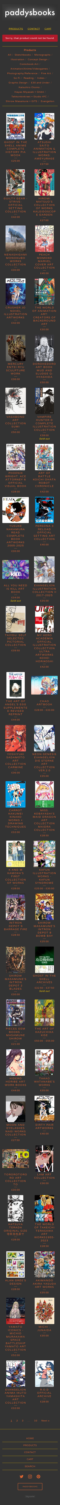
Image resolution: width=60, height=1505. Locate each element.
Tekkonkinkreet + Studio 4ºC (29, 96)
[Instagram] (30, 1477)
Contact (34, 28)
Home (30, 1438)
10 (35, 1420)
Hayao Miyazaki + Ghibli (29, 92)
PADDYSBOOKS (30, 1487)
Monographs (42, 54)
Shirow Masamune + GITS (21, 101)
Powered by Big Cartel (30, 1496)
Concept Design (37, 59)
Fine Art (46, 73)
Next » (45, 1420)
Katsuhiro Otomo (29, 87)
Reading (29, 78)
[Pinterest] (38, 1477)
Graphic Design (18, 82)
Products (16, 28)
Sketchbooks (23, 54)
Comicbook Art (29, 64)
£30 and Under (40, 82)
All (9, 54)
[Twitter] (21, 1477)
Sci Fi (17, 78)
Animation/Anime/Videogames (29, 68)
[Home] (30, 12)
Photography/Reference (22, 73)
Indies (41, 78)
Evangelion (47, 101)
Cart (48, 28)
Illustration (17, 59)
